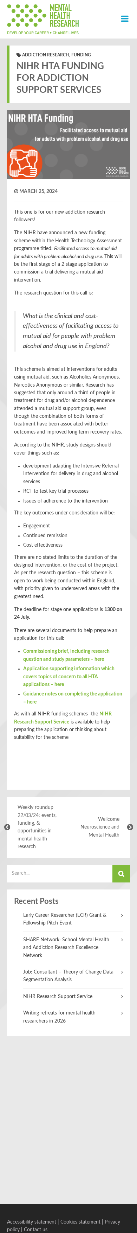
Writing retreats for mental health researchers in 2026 (59, 1017)
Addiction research (45, 55)
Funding (81, 55)
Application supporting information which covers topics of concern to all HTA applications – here (69, 676)
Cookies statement (80, 1222)
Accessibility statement (31, 1222)
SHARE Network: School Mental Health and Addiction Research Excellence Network (66, 947)
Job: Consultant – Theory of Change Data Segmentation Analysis (68, 976)
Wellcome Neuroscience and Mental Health (99, 827)
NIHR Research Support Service (57, 996)
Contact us (35, 1229)
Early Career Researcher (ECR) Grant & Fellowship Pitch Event (64, 919)
